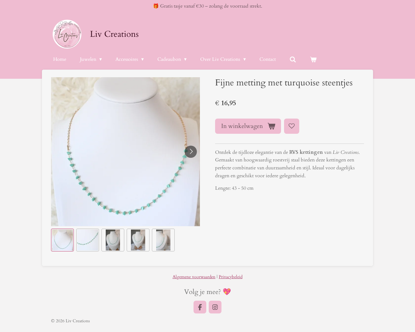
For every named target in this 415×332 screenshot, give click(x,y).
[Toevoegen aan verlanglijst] (291, 126)
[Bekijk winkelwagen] (313, 59)
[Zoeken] (292, 59)
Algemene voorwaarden (194, 277)
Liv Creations (114, 34)
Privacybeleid (230, 277)
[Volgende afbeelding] (191, 152)
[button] (62, 240)
